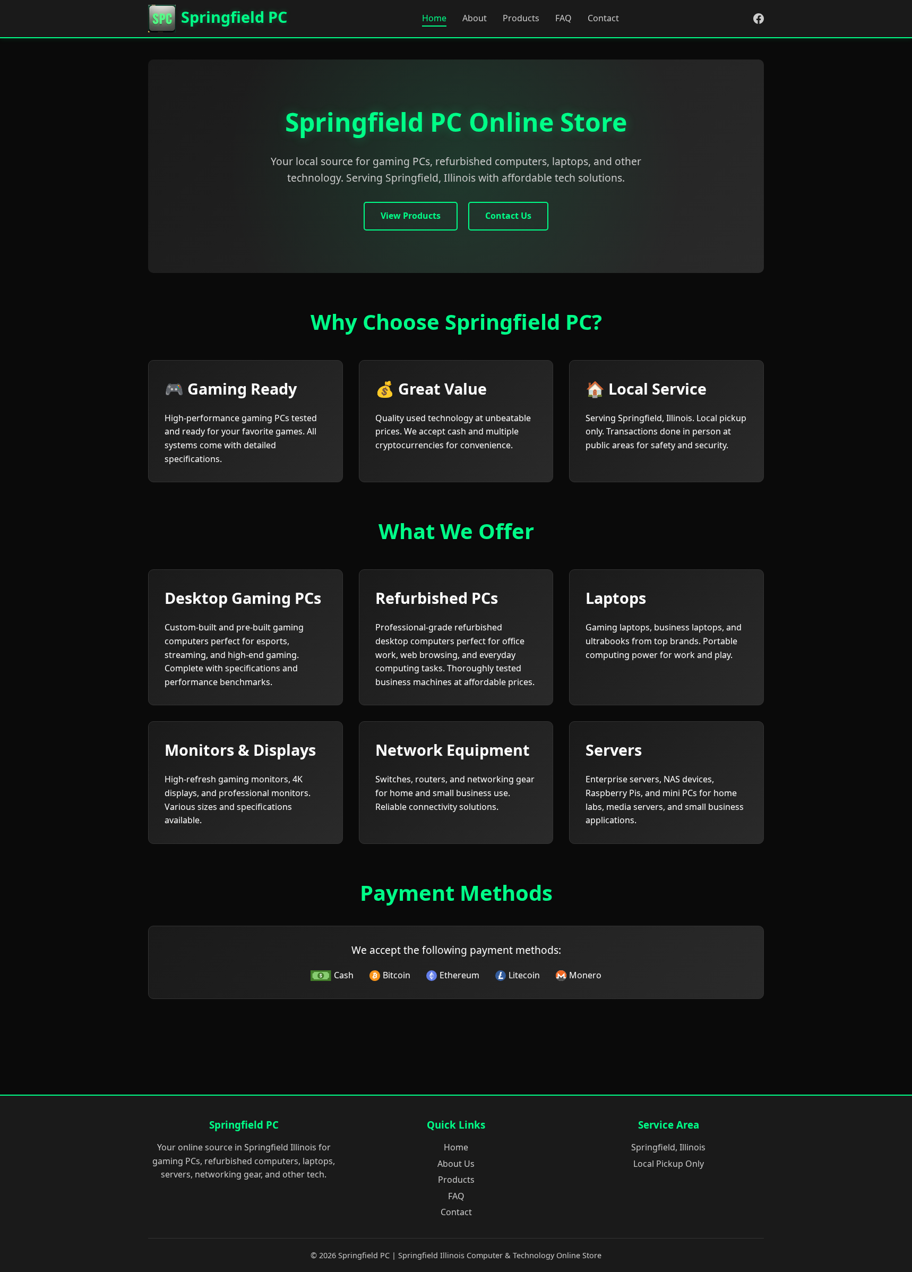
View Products (411, 215)
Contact (603, 18)
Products (521, 18)
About (474, 18)
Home (434, 18)
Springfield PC (234, 16)
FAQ (563, 18)
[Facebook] (758, 18)
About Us (456, 1163)
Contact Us (508, 215)
